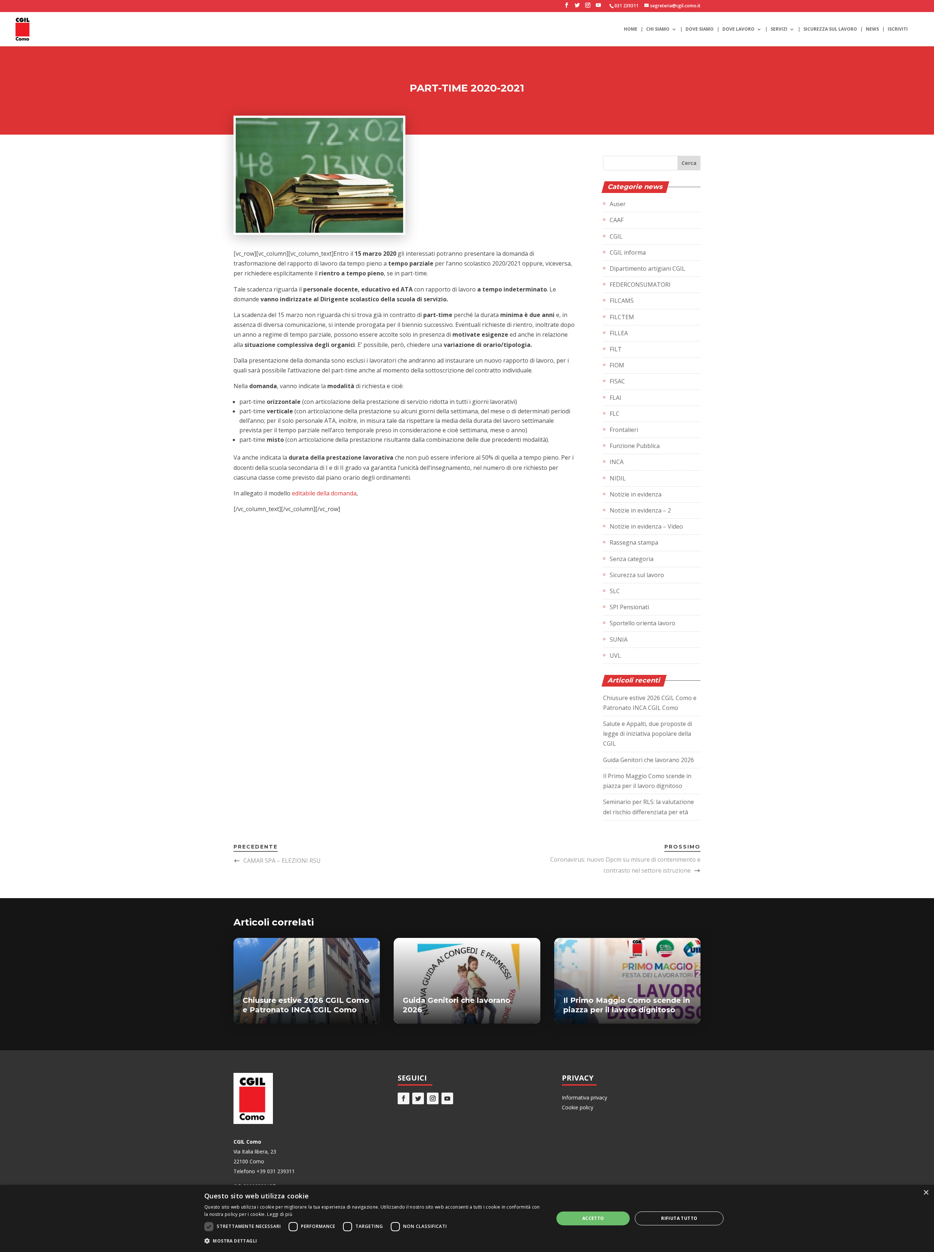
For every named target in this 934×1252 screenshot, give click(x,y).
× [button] (926, 1192)
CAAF (617, 220)
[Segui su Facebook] (403, 1098)
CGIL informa (628, 252)
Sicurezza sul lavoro (830, 29)
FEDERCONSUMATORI (640, 285)
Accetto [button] (593, 1218)
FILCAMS (622, 301)
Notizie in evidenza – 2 (640, 510)
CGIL (616, 236)
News (872, 29)
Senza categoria (631, 559)
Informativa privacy (584, 1097)
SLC (615, 591)
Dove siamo (700, 29)
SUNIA (619, 639)
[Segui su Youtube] (447, 1098)
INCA (617, 462)
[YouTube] (598, 7)
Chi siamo (657, 29)
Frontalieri (624, 430)
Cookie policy (577, 1107)
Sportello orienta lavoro (642, 623)
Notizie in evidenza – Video (646, 526)
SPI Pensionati (629, 607)
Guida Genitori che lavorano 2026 (648, 760)
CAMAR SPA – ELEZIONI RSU (282, 861)
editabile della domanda (324, 493)
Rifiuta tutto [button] (679, 1218)
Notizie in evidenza (635, 494)
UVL (615, 656)
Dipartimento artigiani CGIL (647, 268)
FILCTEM (622, 317)
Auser (618, 204)
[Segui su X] (418, 1098)
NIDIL (618, 478)
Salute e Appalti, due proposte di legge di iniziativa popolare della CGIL (647, 733)
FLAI (615, 398)
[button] (374, 1241)
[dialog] (467, 1218)
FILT (616, 349)
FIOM (617, 365)
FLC (615, 414)
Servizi (779, 29)
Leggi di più (279, 1214)
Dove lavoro (738, 29)
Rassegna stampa (634, 542)
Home (630, 29)
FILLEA (619, 333)
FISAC (617, 381)
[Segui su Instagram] (433, 1098)
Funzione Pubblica (635, 446)
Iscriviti (898, 29)
